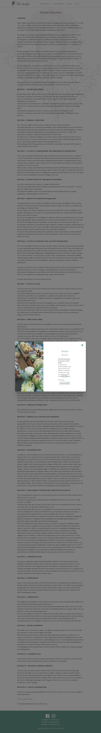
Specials (64, 376)
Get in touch (64, 383)
